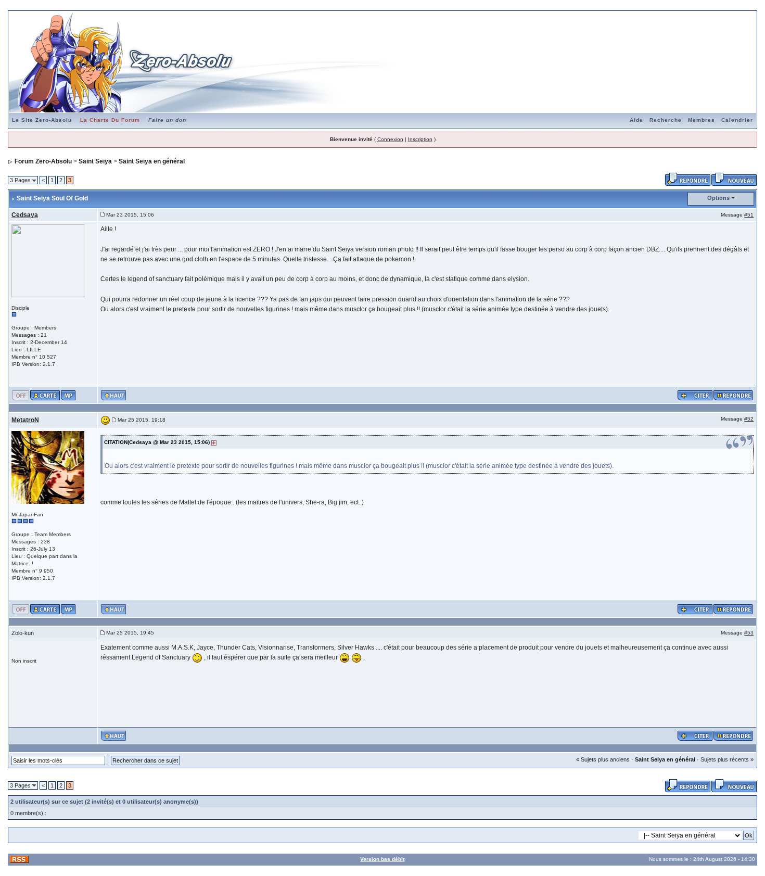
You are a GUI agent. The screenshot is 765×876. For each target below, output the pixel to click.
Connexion (390, 139)
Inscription (420, 139)
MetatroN (25, 420)
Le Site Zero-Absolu (42, 120)
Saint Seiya (95, 161)
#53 (749, 633)
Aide (636, 120)
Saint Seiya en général (152, 161)
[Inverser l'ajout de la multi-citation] (695, 395)
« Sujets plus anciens (603, 759)
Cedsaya (24, 215)
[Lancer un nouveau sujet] (734, 178)
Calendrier (737, 120)
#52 (749, 419)
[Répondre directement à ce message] (733, 395)
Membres (701, 120)
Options (718, 198)
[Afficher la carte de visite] (45, 395)
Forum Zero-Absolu (43, 161)
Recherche (665, 120)
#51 (749, 215)
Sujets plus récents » (727, 759)
